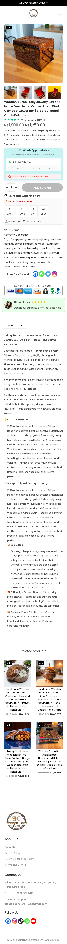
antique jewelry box (43, 239)
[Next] (57, 54)
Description (15, 325)
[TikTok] (21, 921)
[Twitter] (48, 274)
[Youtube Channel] (33, 921)
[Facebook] (35, 274)
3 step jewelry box (21, 239)
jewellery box (40, 253)
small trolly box (46, 257)
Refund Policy (12, 853)
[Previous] (10, 54)
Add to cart (42, 188)
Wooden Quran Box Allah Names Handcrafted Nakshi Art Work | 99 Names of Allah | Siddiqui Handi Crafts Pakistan (49, 760)
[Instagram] (54, 274)
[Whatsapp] (42, 274)
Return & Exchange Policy (19, 859)
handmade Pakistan (20, 253)
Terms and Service (15, 864)
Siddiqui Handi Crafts (23, 266)
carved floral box (24, 243)
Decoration (22, 234)
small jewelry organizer (24, 257)
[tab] (33, 325)
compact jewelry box (47, 243)
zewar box (47, 262)
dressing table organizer (17, 248)
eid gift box (38, 248)
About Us (10, 847)
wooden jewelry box (29, 262)
